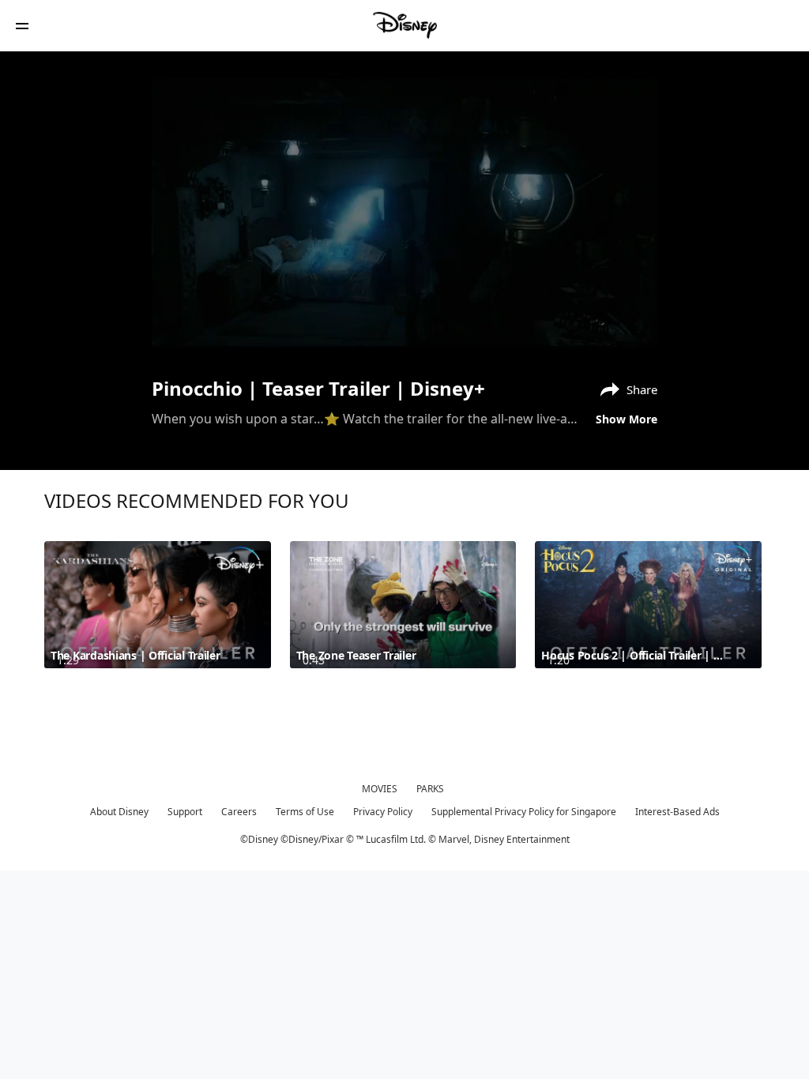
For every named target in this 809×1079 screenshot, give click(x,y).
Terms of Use (305, 811)
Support (184, 811)
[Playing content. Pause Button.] (184, 333)
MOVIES (379, 788)
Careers (239, 811)
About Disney (119, 811)
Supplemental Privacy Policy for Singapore (523, 811)
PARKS (430, 788)
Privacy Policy (382, 811)
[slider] (404, 311)
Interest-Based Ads (677, 811)
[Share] (585, 333)
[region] (404, 212)
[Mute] (218, 333)
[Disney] (404, 25)
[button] (22, 25)
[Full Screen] (620, 333)
